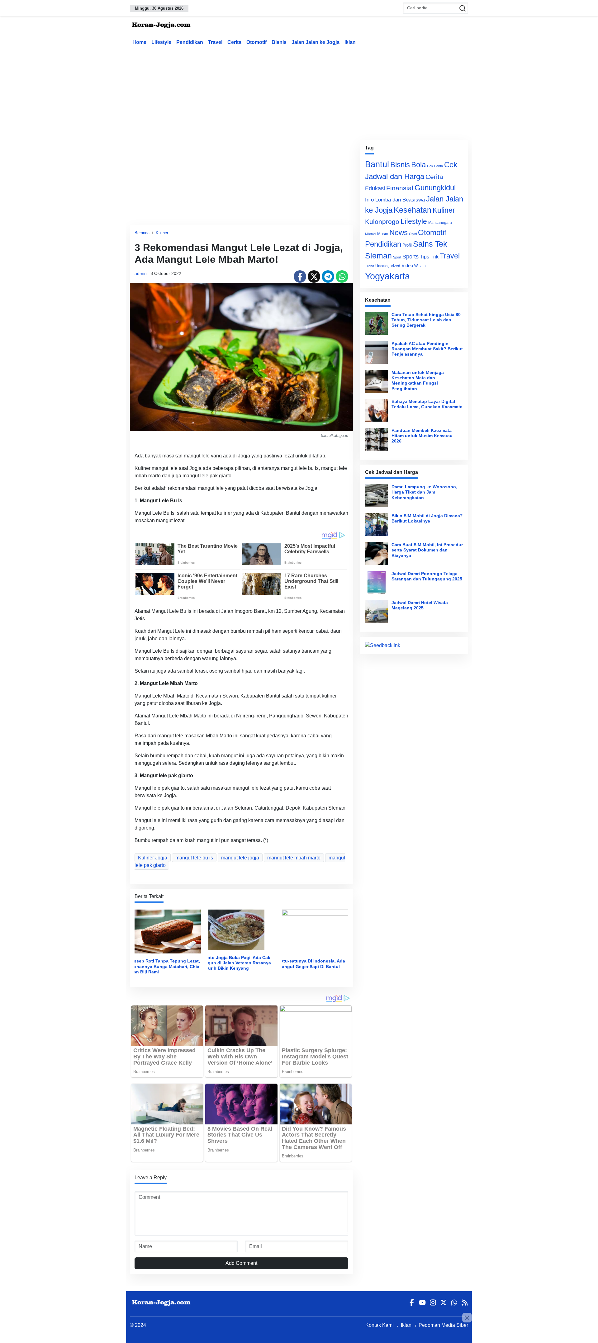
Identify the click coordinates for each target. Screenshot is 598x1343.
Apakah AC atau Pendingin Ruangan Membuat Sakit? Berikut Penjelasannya (427, 349)
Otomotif (256, 42)
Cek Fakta (435, 166)
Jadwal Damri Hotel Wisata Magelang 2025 (420, 605)
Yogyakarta (387, 276)
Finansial (399, 188)
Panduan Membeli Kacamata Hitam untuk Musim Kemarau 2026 (422, 436)
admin (141, 273)
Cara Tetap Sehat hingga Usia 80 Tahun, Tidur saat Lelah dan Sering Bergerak (426, 320)
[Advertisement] (299, 91)
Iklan (350, 42)
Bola (418, 165)
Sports (410, 256)
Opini (413, 234)
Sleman (378, 255)
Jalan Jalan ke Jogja (315, 42)
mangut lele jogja (240, 857)
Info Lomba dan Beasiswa (395, 200)
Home (139, 42)
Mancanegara (440, 222)
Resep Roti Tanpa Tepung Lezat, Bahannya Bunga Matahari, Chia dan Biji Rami (165, 966)
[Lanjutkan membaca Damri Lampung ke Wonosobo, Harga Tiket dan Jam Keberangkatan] (376, 495)
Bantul (377, 164)
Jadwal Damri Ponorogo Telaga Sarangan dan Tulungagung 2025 (427, 576)
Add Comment (241, 1263)
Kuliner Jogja (152, 857)
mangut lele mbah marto (293, 857)
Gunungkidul (435, 187)
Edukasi (375, 188)
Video (407, 265)
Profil (407, 245)
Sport (397, 257)
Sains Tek (430, 243)
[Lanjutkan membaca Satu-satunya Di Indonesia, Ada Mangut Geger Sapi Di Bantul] (315, 931)
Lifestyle (161, 42)
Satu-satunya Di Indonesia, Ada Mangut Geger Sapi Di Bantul (311, 963)
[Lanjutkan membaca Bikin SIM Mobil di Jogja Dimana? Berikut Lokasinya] (376, 524)
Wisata (420, 266)
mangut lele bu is (194, 857)
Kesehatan (412, 210)
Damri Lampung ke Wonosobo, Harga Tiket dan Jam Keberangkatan (424, 492)
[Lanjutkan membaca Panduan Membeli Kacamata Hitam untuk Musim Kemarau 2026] (376, 439)
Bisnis (279, 42)
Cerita (234, 42)
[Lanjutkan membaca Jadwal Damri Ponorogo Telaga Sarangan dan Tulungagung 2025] (376, 582)
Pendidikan (189, 42)
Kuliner (162, 232)
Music (382, 233)
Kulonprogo (382, 221)
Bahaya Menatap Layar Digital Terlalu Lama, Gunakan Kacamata (427, 404)
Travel (215, 42)
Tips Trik (429, 256)
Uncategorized (387, 266)
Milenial (370, 234)
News (398, 232)
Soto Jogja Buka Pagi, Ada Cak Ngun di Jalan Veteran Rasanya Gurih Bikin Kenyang (238, 963)
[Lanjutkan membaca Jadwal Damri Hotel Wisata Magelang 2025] (376, 611)
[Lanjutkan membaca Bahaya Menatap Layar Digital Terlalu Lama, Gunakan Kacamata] (376, 410)
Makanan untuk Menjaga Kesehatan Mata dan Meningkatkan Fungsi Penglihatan (418, 380)
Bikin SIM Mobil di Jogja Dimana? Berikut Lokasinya (427, 518)
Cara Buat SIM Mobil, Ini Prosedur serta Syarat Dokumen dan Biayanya (427, 550)
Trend (369, 266)
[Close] (467, 1317)
